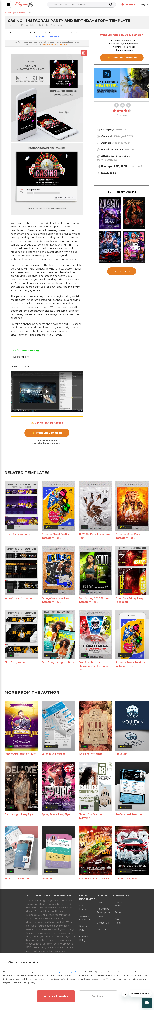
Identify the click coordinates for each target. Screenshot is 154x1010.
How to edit (135, 166)
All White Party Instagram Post (94, 536)
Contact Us (103, 922)
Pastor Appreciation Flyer (20, 753)
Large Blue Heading (54, 753)
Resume (47, 878)
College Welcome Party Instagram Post (56, 600)
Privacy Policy (83, 928)
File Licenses (83, 907)
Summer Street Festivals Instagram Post (57, 536)
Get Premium (121, 271)
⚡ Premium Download (47, 432)
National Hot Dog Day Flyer (95, 878)
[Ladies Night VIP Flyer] (134, 247)
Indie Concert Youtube (18, 598)
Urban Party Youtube (17, 534)
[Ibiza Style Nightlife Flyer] (110, 247)
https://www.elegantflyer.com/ (70, 972)
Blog (99, 902)
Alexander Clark (121, 142)
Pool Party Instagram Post (58, 662)
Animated (121, 129)
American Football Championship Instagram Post (94, 666)
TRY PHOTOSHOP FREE (47, 36)
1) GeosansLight (20, 356)
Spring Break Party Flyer (56, 814)
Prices (118, 912)
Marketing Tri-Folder (17, 878)
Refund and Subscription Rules (103, 912)
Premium (130, 4)
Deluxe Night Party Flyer (19, 814)
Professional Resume (129, 814)
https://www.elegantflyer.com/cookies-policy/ (85, 979)
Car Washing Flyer (126, 878)
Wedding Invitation (90, 753)
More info (130, 149)
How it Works (118, 904)
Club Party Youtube (16, 662)
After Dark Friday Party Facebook (129, 600)
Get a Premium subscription (56, 44)
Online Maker (118, 921)
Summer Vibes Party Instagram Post (128, 536)
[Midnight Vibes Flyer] (110, 213)
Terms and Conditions (84, 918)
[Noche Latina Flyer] (134, 213)
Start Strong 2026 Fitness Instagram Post (94, 600)
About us (101, 929)
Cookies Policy (83, 938)
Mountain (121, 753)
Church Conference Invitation (90, 816)
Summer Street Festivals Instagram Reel (131, 664)
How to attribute (107, 159)
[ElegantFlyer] (26, 4)
